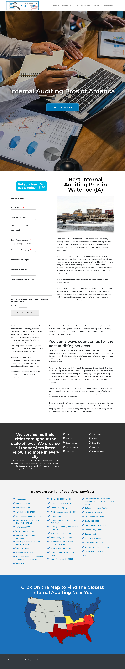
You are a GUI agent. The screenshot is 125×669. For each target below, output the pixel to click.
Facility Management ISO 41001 (63, 512)
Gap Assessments (92, 556)
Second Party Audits (93, 530)
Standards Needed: (20, 269)
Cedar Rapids (71, 443)
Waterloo (95, 447)
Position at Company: (21, 250)
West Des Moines (99, 451)
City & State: (17, 208)
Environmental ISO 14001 (61, 503)
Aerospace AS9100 (23, 499)
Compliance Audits (23, 548)
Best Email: (16, 230)
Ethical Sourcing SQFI (59, 508)
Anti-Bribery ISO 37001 (25, 512)
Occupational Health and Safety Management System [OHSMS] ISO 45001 (99, 501)
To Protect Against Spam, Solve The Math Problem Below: (29, 300)
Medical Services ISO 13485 (62, 559)
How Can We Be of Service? (24, 279)
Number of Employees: (21, 260)
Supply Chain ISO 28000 (95, 543)
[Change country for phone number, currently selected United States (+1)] (13, 244)
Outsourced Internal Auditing (96, 508)
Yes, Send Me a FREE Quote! (25, 313)
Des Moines (96, 434)
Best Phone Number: (21, 240)
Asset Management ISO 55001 (28, 516)
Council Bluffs (72, 447)
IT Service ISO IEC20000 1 (61, 548)
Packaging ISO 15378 (93, 512)
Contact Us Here (62, 107)
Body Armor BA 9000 (25, 531)
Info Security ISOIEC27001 (61, 538)
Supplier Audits (91, 534)
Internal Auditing (23, 563)
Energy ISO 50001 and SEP (62, 499)
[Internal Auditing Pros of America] (22, 5)
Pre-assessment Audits (94, 517)
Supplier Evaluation (93, 538)
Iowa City (95, 438)
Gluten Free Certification (61, 533)
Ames (68, 434)
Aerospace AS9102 (23, 508)
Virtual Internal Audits (94, 551)
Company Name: (18, 198)
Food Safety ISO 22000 (60, 516)
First (13, 225)
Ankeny (69, 438)
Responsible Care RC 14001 (96, 525)
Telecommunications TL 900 (97, 547)
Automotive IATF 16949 (26, 527)
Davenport (70, 451)
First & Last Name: (20, 218)
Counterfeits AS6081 (24, 553)
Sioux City (96, 443)
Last (26, 225)
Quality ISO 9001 (92, 521)
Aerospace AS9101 (23, 503)
